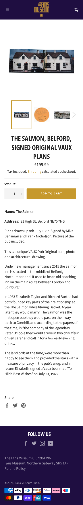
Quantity (10, 184)
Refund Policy (15, 468)
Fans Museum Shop (27, 483)
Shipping (34, 171)
